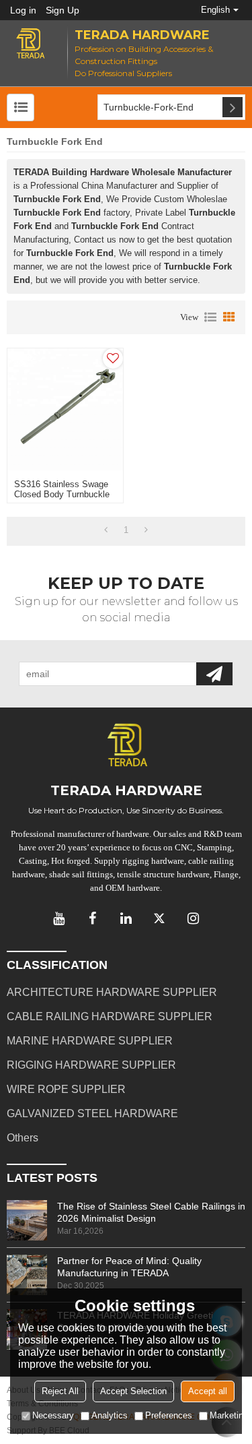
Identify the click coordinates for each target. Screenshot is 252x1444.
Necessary (53, 1415)
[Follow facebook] (92, 918)
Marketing (229, 1415)
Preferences (168, 1415)
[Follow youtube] (59, 918)
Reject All (60, 1391)
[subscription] (214, 673)
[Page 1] (105, 530)
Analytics (109, 1415)
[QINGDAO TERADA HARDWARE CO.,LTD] (30, 43)
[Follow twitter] (159, 918)
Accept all (207, 1391)
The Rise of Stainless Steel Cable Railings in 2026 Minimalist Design (151, 1212)
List (210, 317)
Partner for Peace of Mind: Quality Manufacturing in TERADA (129, 1266)
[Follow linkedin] (126, 918)
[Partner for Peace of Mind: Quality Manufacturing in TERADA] (27, 1275)
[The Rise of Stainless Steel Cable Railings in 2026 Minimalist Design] (27, 1220)
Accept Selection (133, 1391)
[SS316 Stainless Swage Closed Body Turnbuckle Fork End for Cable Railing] (65, 410)
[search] (232, 107)
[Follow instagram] (193, 918)
